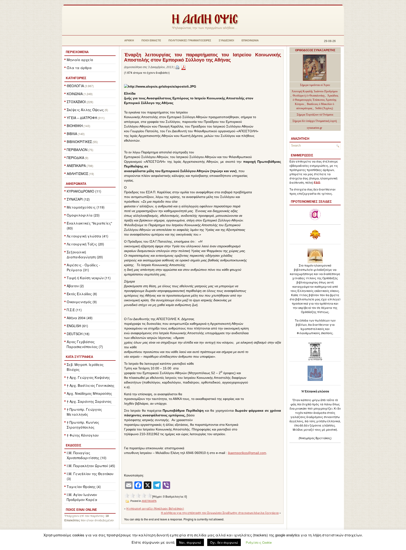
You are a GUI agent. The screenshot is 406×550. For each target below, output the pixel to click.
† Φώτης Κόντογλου (83, 435)
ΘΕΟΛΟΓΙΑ (75, 85)
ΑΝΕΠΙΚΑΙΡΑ (76, 165)
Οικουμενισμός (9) (82, 301)
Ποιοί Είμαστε (151, 40)
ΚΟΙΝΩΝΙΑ (75, 93)
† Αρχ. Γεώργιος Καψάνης (88, 377)
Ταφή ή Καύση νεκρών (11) (89, 277)
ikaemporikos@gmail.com (247, 453)
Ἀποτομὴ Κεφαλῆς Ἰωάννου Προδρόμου (315, 91)
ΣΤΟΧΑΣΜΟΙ (76, 101)
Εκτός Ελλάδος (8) (82, 293)
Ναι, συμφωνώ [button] (190, 542)
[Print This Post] (177, 67)
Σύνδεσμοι (226, 40)
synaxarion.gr (314, 127)
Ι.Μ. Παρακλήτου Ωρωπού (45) (91, 465)
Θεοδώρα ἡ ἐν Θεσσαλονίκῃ (308, 95)
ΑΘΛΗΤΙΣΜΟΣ (77, 173)
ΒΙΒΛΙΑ (72, 133)
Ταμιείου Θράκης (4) (84, 486)
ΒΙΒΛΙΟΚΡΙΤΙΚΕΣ (79, 141)
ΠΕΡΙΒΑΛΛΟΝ (77, 149)
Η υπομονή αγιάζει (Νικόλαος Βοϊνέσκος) (155, 508)
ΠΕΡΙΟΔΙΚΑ (75, 157)
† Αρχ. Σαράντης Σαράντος (89, 401)
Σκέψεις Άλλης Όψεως (85, 109)
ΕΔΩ (317, 182)
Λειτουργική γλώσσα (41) (87, 236)
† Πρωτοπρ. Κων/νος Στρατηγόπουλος (83, 425)
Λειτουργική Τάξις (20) (85, 244)
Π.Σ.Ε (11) (74, 309)
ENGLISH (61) (77, 325)
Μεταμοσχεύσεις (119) (86, 207)
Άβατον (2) (75, 285)
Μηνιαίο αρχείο (80, 59)
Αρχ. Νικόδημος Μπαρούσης (89, 393)
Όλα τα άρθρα (79, 67)
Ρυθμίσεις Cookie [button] (259, 542)
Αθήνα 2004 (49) (80, 317)
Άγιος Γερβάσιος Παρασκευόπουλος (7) (85, 344)
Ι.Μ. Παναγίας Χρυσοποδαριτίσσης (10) (86, 455)
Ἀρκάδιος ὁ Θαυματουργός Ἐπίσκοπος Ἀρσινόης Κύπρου (316, 100)
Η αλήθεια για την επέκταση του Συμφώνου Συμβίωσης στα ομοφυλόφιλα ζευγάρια (220, 513)
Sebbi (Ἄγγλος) (324, 108)
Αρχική (129, 40)
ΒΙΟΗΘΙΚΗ (75, 125)
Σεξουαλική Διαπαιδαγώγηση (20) (85, 254)
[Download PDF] (183, 67)
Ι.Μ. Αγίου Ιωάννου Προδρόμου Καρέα (82, 497)
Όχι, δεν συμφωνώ (224, 542)
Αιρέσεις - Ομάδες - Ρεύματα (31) (83, 267)
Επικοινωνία (250, 40)
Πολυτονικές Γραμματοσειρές (189, 40)
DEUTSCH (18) (78, 333)
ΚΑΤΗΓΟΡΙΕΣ (76, 78)
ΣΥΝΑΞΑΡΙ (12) (78, 199)
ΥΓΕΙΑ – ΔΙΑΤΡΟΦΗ (82, 117)
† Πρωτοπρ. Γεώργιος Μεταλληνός (84, 412)
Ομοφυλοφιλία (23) (83, 215)
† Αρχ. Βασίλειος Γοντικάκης (90, 385)
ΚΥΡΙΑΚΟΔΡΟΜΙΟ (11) (84, 191)
